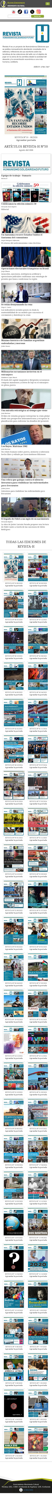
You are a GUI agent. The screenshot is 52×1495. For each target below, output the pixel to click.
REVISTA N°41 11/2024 (38, 728)
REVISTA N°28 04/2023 (13, 983)
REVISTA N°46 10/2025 (13, 656)
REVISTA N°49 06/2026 (38, 583)
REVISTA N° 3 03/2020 (38, 1419)
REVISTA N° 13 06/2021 (38, 1237)
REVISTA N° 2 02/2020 (13, 1456)
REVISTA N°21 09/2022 (38, 1092)
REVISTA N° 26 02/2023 (14, 1019)
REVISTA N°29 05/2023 (38, 947)
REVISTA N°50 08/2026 (13, 583)
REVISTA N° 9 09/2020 (38, 1310)
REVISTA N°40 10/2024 (13, 765)
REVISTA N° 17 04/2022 (38, 1165)
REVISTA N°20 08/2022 (13, 1128)
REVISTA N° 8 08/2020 (13, 1347)
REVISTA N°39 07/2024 (38, 765)
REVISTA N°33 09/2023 (38, 874)
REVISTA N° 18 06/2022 (14, 1165)
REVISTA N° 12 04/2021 (14, 1274)
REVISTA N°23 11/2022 (38, 1056)
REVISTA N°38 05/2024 (13, 801)
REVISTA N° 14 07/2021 (14, 1237)
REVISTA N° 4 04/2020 (13, 1419)
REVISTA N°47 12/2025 (38, 619)
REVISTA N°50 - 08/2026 (26, 137)
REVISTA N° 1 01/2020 (38, 1456)
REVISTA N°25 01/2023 (38, 1019)
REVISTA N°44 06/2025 (13, 692)
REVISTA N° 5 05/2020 (38, 1383)
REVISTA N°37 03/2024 (38, 801)
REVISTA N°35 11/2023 (38, 838)
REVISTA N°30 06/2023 (13, 947)
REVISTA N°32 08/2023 (13, 910)
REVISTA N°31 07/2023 (38, 910)
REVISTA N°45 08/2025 (38, 656)
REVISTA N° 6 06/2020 (13, 1383)
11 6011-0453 (28, 1490)
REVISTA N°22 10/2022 (13, 1092)
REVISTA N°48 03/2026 (13, 619)
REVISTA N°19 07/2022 (38, 1128)
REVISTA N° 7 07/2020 (38, 1347)
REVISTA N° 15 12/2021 (38, 1201)
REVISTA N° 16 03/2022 (14, 1201)
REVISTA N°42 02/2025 (13, 728)
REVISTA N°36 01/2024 (13, 838)
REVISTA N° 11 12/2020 (38, 1274)
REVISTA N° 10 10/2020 (14, 1310)
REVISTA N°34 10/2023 (13, 874)
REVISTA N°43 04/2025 (38, 692)
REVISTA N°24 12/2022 (13, 1056)
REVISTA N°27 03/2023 (38, 983)
